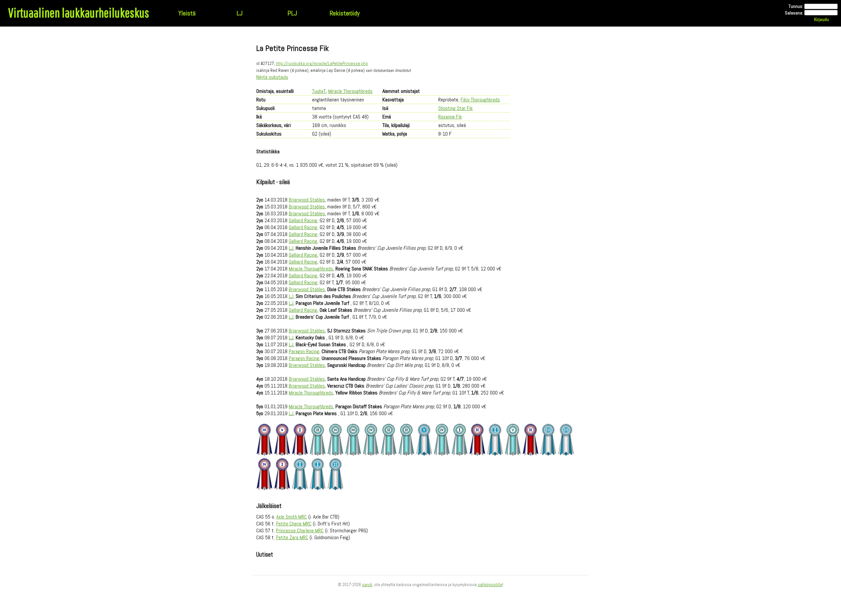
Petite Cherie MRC (293, 523)
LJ (239, 13)
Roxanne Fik (450, 116)
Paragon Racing (304, 351)
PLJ (292, 13)
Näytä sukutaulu (272, 77)
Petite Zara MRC (292, 537)
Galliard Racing (303, 220)
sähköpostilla (490, 584)
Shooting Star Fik (455, 108)
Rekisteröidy (345, 13)
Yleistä (186, 13)
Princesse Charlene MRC (300, 530)
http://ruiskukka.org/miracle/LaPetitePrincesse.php (322, 63)
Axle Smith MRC (291, 516)
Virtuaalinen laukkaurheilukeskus (78, 12)
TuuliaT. (319, 91)
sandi (367, 584)
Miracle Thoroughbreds (350, 91)
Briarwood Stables (307, 199)
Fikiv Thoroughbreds (480, 99)
